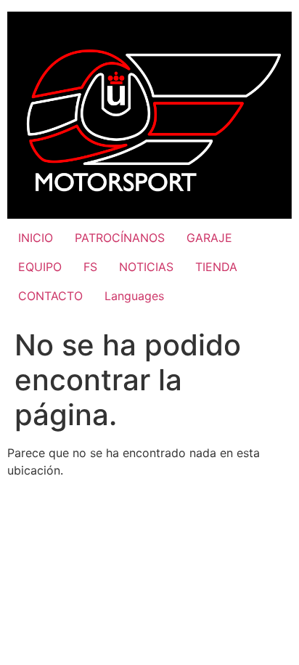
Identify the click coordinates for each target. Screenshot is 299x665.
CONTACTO (50, 296)
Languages (134, 296)
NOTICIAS (146, 266)
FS (90, 266)
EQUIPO (40, 266)
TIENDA (216, 266)
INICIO (35, 237)
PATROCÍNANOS (120, 237)
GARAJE (209, 237)
